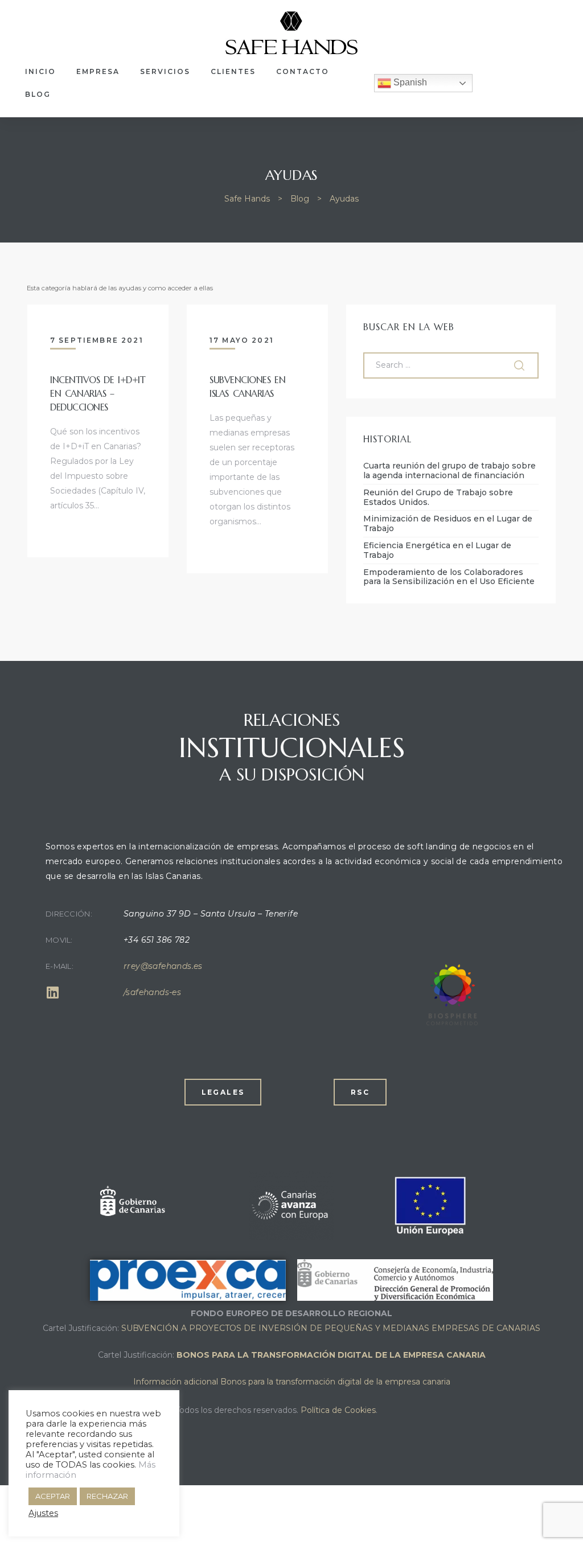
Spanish (409, 82)
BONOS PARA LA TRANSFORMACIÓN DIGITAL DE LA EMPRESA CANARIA (331, 1355)
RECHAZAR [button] (107, 1496)
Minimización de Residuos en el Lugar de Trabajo (447, 523)
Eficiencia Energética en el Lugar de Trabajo (437, 550)
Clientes (233, 71)
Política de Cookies (338, 1410)
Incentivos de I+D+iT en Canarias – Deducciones (97, 393)
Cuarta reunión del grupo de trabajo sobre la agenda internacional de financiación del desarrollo (449, 470)
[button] (223, 1092)
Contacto (302, 71)
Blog (38, 94)
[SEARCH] (520, 365)
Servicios (165, 71)
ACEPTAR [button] (52, 1496)
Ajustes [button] (43, 1513)
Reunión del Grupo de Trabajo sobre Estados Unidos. (438, 497)
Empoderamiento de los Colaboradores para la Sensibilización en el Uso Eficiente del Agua (449, 577)
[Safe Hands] (450, 1022)
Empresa (98, 71)
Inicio (40, 71)
